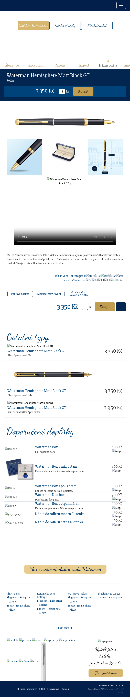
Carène (60, 65)
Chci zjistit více (105, 672)
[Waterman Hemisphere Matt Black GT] (24, 157)
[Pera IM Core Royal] (12, 661)
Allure (12, 609)
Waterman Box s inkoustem (56, 466)
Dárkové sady (65, 25)
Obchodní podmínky (27, 689)
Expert (84, 65)
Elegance (12, 597)
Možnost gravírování (49, 294)
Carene (13, 601)
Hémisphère (108, 65)
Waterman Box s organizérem (57, 503)
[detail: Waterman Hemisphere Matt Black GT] (30, 346)
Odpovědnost (53, 689)
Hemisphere (23, 605)
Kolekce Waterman (33, 25)
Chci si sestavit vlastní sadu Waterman (65, 569)
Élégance (12, 65)
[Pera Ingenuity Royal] (50, 640)
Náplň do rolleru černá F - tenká (59, 522)
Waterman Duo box (50, 494)
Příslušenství (96, 25)
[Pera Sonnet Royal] (37, 640)
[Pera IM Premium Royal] (66, 640)
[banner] (7, 5)
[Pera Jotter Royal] (34, 661)
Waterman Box (46, 447)
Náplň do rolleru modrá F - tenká (60, 513)
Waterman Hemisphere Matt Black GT (36, 351)
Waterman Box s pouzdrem (56, 486)
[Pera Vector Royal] (43, 661)
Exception (36, 65)
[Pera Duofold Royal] (12, 640)
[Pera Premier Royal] (25, 640)
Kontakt (65, 689)
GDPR (42, 689)
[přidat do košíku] (117, 451)
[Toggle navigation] (121, 5)
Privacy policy (111, 689)
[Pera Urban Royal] (24, 661)
